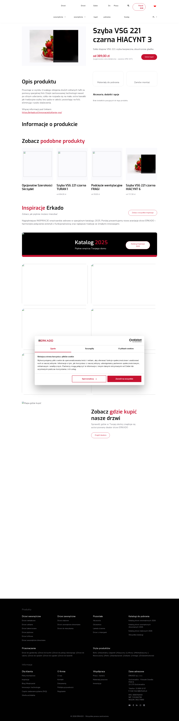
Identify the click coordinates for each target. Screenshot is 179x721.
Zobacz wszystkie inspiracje (143, 213)
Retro (107, 656)
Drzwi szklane (27, 624)
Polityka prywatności (65, 687)
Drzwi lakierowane (29, 628)
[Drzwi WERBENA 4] (107, 329)
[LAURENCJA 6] (38, 329)
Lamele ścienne (99, 628)
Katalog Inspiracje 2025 (138, 245)
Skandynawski (116, 656)
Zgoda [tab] (53, 349)
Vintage (135, 656)
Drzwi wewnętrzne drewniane (33, 640)
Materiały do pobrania (108, 82)
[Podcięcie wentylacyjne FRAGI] (107, 164)
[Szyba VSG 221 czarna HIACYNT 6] (141, 164)
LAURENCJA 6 (62, 323)
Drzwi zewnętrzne (79, 11)
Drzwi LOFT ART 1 (64, 278)
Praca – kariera (99, 676)
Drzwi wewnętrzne (59, 11)
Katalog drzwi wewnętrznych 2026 (142, 620)
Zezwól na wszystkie (124, 379)
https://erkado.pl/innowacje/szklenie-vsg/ (42, 112)
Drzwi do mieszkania (65, 628)
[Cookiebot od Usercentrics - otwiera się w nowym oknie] (131, 340)
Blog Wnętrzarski (28, 683)
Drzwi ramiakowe (28, 620)
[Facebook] (133, 705)
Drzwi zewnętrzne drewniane (68, 624)
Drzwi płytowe (27, 632)
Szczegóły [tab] (89, 349)
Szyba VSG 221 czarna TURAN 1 (71, 187)
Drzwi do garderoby (29, 653)
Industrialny (103, 653)
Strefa (28, 695)
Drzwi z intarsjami (100, 632)
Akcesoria (97, 620)
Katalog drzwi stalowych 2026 (140, 631)
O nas (59, 676)
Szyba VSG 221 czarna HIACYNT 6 (140, 187)
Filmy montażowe (28, 676)
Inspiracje (25, 679)
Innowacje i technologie (31, 687)
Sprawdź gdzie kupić (67, 289)
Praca (116, 6)
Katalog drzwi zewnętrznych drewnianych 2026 (140, 625)
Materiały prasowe (100, 679)
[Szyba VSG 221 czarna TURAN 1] (72, 164)
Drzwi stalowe (63, 620)
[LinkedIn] (136, 705)
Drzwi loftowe (27, 636)
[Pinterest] (144, 705)
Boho (95, 653)
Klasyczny (121, 653)
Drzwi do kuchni (45, 653)
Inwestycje (97, 683)
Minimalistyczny (141, 653)
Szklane (127, 656)
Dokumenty (61, 683)
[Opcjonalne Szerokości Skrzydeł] (37, 164)
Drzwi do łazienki (65, 656)
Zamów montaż (142, 82)
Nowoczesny (98, 656)
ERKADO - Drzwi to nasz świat (33, 5)
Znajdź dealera (100, 435)
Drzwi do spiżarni (35, 656)
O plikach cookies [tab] (126, 349)
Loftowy (130, 653)
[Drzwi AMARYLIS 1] (107, 284)
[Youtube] (130, 705)
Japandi (112, 653)
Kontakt (60, 679)
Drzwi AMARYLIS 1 (133, 278)
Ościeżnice (97, 624)
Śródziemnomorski (147, 656)
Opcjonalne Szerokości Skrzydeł (37, 187)
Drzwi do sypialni (50, 656)
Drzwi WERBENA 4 (133, 323)
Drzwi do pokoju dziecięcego (64, 653)
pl (154, 17)
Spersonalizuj (88, 379)
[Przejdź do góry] (162, 715)
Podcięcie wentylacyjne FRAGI (106, 187)
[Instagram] (140, 705)
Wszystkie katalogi (136, 635)
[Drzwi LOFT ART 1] (38, 284)
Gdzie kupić (95, 11)
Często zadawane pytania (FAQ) (34, 691)
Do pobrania (107, 11)
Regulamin (61, 691)
